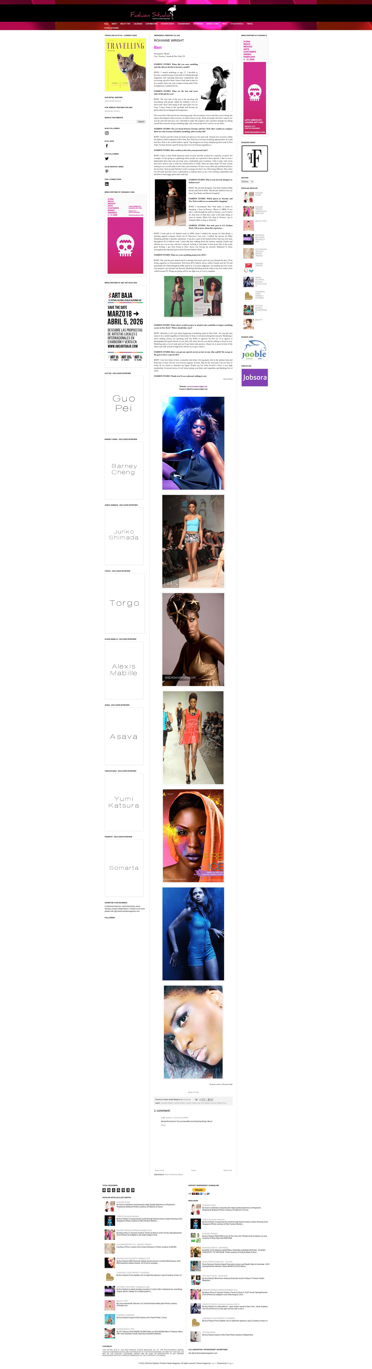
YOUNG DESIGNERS (111, 28)
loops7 (213, 1363)
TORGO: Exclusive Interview (128, 1216)
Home (106, 24)
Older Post (227, 1170)
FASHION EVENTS (167, 24)
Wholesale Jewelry (112, 111)
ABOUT (114, 24)
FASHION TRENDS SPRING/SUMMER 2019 (260, 210)
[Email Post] (196, 1099)
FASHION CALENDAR (125, 1315)
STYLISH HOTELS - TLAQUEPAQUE (261, 309)
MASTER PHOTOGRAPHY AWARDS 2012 (133, 1259)
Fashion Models (179, 1103)
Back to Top (193, 1092)
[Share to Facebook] (209, 1099)
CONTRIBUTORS (151, 24)
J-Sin (163, 1118)
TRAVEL (250, 24)
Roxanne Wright (216, 1103)
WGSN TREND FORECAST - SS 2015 (217, 1262)
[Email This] (200, 1099)
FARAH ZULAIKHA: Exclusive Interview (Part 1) (261, 282)
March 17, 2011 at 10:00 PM (177, 1118)
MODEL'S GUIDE (213, 24)
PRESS (224, 24)
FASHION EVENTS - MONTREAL (215, 1248)
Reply (163, 1125)
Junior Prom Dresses (113, 101)
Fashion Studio (191, 1103)
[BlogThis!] (203, 1099)
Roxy (224, 1103)
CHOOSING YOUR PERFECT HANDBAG (260, 295)
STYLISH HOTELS (236, 24)
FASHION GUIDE (259, 194)
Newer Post (159, 1170)
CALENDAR (138, 24)
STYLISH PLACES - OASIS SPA (214, 1276)
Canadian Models (167, 1103)
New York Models (203, 1103)
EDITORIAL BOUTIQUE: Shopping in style (260, 238)
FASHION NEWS (184, 24)
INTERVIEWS (198, 24)
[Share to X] (206, 1099)
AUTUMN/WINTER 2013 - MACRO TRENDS (261, 252)
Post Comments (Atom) (174, 1175)
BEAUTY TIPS (125, 24)
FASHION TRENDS (259, 265)
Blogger (230, 1363)
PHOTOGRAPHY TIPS (125, 1329)
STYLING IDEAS (208, 1332)
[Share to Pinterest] (211, 1099)
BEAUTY (258, 320)
